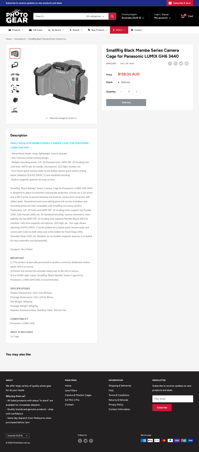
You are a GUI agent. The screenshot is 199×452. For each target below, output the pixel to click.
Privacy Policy (116, 404)
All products (19, 39)
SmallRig (111, 63)
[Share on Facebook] (170, 63)
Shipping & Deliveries (120, 385)
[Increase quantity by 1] (137, 92)
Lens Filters (71, 390)
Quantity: (111, 91)
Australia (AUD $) (15, 435)
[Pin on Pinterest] (176, 63)
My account (161, 17)
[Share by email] (187, 63)
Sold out (126, 102)
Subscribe (162, 407)
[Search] (112, 16)
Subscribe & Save (182, 3)
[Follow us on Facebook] (80, 441)
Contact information (119, 409)
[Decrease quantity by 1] (121, 92)
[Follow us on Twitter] (85, 441)
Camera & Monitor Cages (78, 395)
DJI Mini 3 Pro (72, 400)
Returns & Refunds (118, 400)
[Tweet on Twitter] (181, 63)
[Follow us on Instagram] (91, 441)
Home (9, 39)
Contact (69, 404)
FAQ (111, 390)
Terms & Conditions (119, 395)
